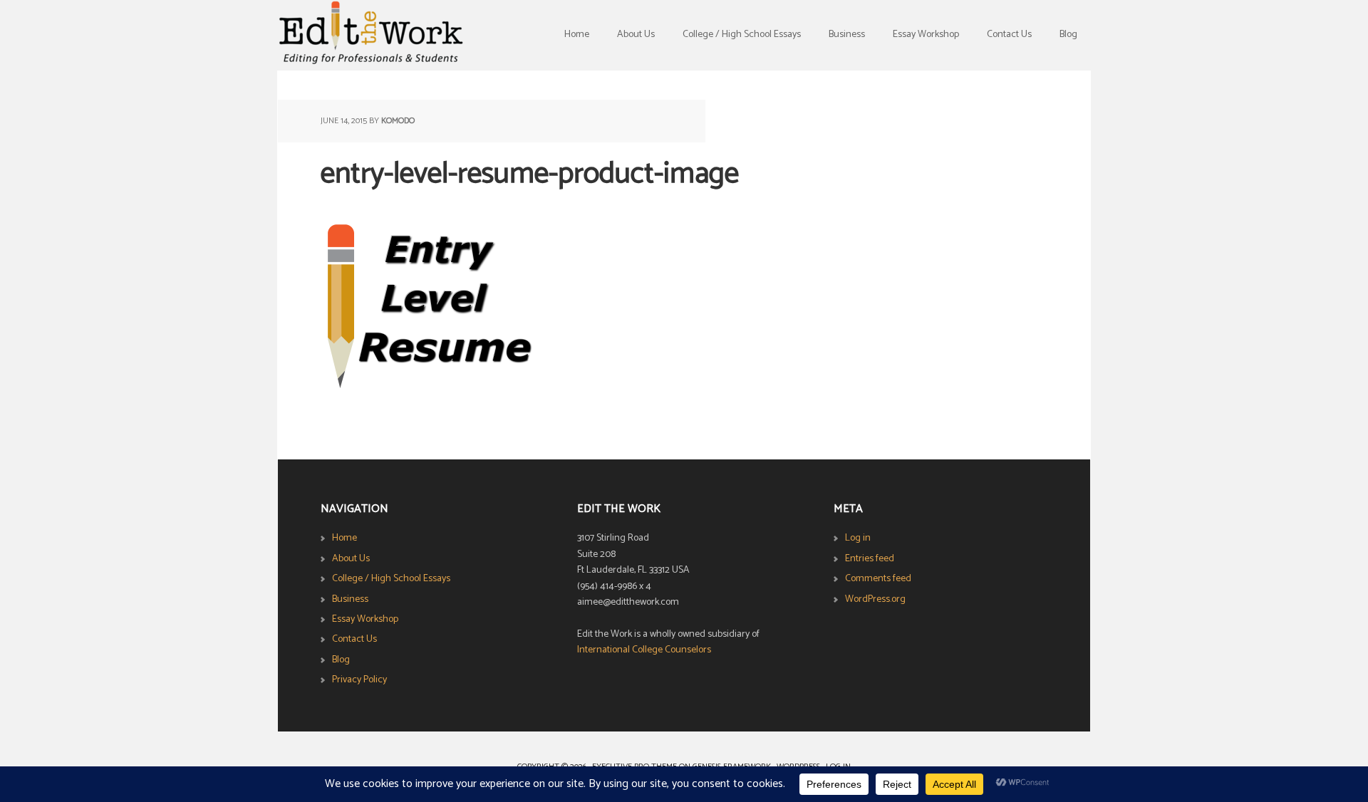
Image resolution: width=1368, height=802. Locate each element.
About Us (351, 559)
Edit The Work (370, 35)
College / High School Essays (391, 579)
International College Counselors (644, 650)
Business (350, 599)
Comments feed (878, 579)
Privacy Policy (359, 680)
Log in (858, 538)
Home (344, 538)
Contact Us (354, 639)
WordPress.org (875, 599)
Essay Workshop (365, 619)
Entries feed (869, 559)
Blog (341, 660)
